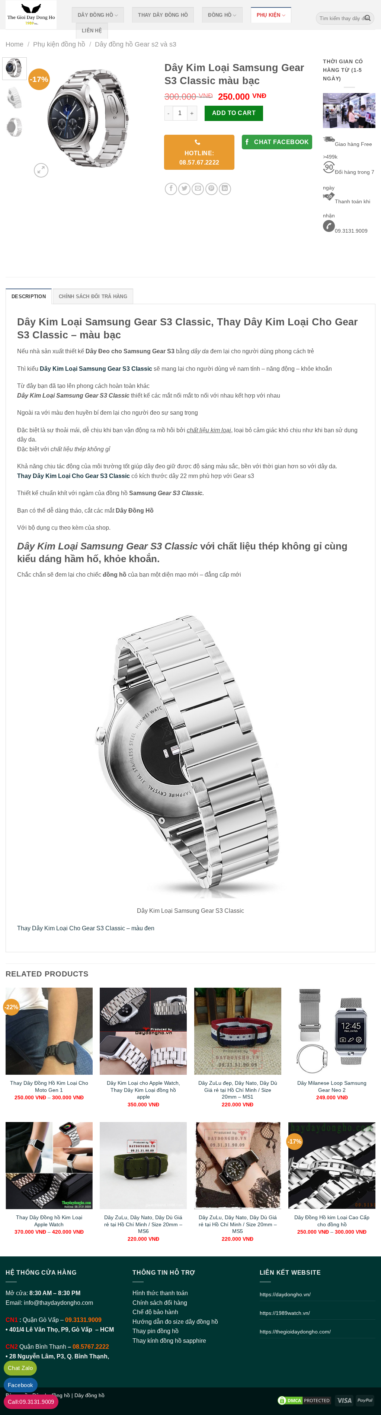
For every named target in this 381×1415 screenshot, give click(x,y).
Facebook (20, 1385)
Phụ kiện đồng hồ (59, 44)
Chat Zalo (20, 1368)
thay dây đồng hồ (163, 15)
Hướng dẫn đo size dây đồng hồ (175, 1322)
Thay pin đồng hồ (155, 1331)
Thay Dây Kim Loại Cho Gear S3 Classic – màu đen (85, 928)
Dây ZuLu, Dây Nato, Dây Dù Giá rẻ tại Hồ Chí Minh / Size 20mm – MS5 (238, 1224)
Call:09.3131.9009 (31, 1402)
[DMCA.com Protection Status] (304, 1400)
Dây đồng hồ (95, 15)
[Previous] (43, 118)
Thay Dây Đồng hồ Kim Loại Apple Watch (49, 1220)
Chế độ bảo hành (155, 1312)
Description (29, 296)
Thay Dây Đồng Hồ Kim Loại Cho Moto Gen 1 (49, 1086)
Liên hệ (92, 31)
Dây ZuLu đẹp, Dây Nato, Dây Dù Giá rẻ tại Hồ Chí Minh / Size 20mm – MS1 (237, 1090)
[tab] (29, 296)
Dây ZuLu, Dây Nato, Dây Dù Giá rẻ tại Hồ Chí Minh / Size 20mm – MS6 (143, 1224)
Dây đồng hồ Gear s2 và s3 (135, 44)
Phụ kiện (269, 15)
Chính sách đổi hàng (159, 1303)
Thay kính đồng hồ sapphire (169, 1341)
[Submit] (367, 18)
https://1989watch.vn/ (285, 1313)
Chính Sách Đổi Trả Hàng (93, 296)
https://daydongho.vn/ (285, 1294)
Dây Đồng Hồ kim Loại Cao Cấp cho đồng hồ (331, 1220)
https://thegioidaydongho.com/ (295, 1332)
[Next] (141, 118)
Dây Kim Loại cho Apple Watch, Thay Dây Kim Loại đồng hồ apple (143, 1090)
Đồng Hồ (219, 15)
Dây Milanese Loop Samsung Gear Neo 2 (331, 1086)
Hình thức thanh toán (160, 1293)
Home (14, 44)
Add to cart (234, 113)
